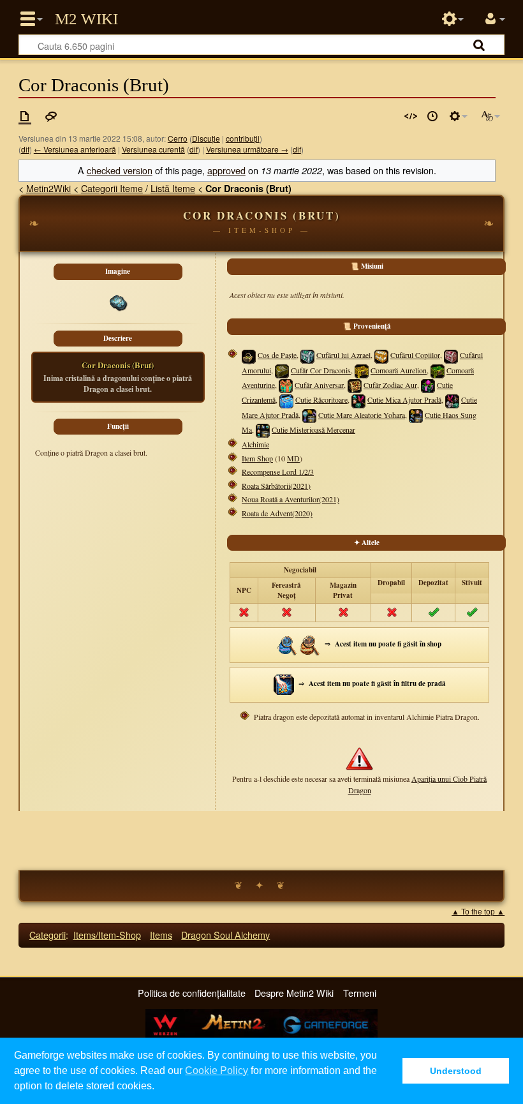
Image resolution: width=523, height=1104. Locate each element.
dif (25, 149)
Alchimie (255, 444)
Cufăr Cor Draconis (321, 370)
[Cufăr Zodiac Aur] (355, 385)
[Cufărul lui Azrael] (307, 355)
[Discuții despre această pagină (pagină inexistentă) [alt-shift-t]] (51, 116)
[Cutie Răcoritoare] (286, 399)
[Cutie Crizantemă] (428, 385)
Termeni (359, 992)
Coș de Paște (277, 355)
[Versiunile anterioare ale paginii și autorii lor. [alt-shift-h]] (432, 116)
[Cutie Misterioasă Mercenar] (263, 429)
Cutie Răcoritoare (321, 399)
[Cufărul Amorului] (451, 355)
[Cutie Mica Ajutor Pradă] (358, 399)
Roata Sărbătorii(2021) (276, 486)
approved (226, 170)
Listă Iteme (173, 188)
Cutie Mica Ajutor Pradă (404, 399)
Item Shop (257, 458)
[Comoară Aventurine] (438, 370)
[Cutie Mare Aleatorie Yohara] (309, 415)
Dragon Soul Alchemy (225, 934)
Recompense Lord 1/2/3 (278, 471)
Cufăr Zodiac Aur (390, 385)
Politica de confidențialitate (192, 992)
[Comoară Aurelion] (362, 370)
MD (293, 458)
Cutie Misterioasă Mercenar (313, 429)
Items (161, 934)
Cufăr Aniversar (319, 385)
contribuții (243, 138)
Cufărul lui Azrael (343, 355)
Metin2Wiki (48, 188)
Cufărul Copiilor (415, 355)
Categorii (47, 934)
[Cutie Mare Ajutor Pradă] (452, 399)
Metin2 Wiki (86, 19)
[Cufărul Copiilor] (381, 355)
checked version (119, 170)
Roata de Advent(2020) (277, 513)
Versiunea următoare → (247, 149)
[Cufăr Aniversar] (286, 385)
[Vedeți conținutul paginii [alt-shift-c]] (24, 116)
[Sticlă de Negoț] (287, 643)
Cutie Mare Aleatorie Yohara (361, 415)
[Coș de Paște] (249, 357)
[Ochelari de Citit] (310, 643)
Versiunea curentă (153, 149)
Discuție (206, 138)
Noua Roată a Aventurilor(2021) (290, 499)
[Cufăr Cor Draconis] (282, 370)
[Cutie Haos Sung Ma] (416, 415)
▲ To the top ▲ (478, 912)
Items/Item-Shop (107, 934)
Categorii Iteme (112, 188)
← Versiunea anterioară (75, 149)
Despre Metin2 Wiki (294, 992)
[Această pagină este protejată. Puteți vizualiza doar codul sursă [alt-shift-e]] (410, 116)
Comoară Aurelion (399, 370)
